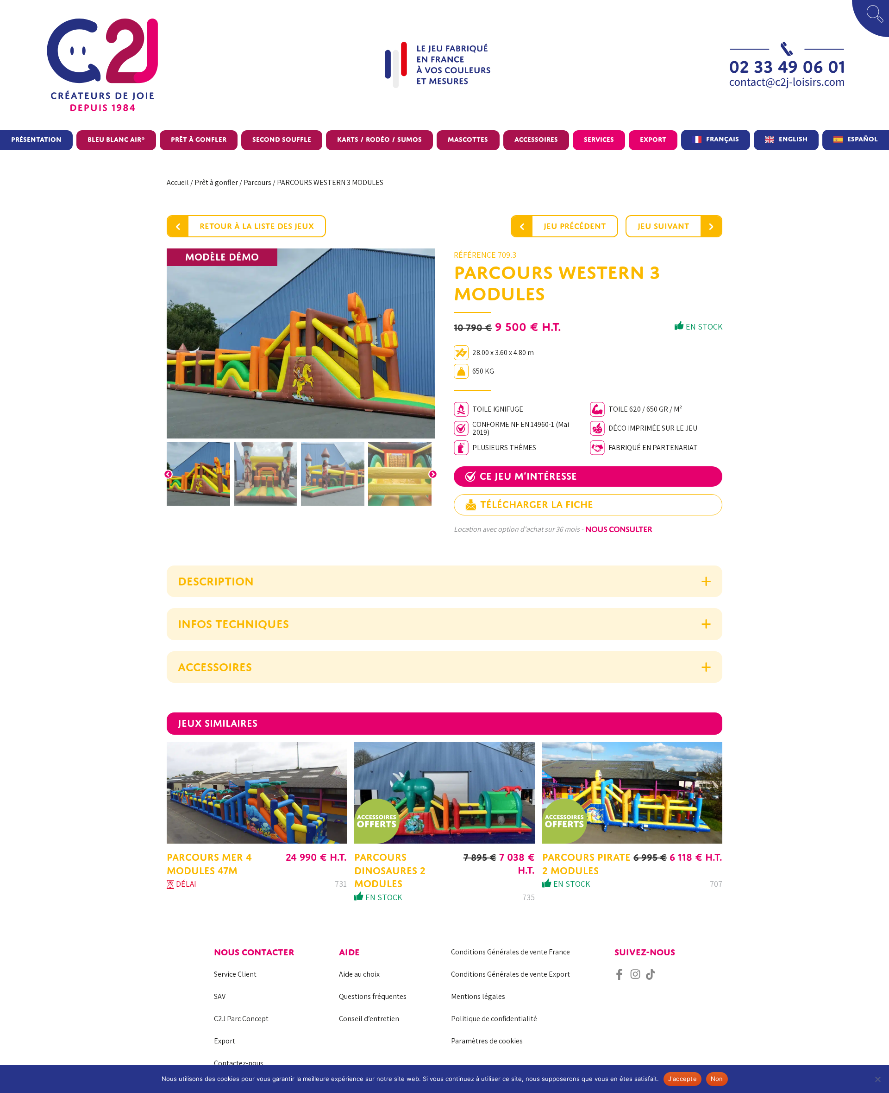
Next (433, 474)
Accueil (178, 182)
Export (653, 139)
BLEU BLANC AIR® (116, 139)
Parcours (257, 182)
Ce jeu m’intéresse (528, 476)
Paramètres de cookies (487, 1041)
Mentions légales (478, 996)
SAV (219, 996)
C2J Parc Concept (241, 1018)
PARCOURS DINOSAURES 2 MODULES (390, 871)
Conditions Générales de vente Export (510, 974)
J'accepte (682, 1078)
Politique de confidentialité (494, 1018)
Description (216, 581)
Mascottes (468, 139)
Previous (168, 474)
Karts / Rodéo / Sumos (379, 139)
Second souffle (281, 139)
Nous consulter (618, 529)
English (793, 139)
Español (862, 139)
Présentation (36, 139)
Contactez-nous (238, 1063)
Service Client (235, 974)
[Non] (877, 1079)
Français (722, 139)
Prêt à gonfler (198, 139)
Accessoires (536, 139)
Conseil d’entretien (369, 1018)
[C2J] (146, 65)
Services (599, 139)
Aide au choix (359, 974)
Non (717, 1078)
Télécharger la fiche (536, 504)
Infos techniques (233, 624)
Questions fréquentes (373, 996)
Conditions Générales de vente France (510, 952)
